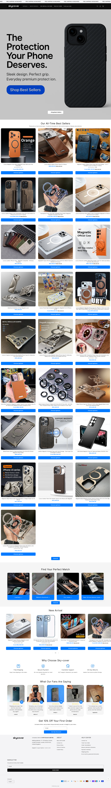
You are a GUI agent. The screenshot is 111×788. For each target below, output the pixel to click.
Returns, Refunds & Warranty (88, 747)
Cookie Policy (60, 749)
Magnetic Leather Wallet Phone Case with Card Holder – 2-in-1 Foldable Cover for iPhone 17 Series (92, 165)
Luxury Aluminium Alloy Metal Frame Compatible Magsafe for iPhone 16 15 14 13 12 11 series (93, 214)
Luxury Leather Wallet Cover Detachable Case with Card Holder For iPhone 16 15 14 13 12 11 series (18, 214)
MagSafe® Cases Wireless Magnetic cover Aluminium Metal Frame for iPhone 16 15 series (55, 261)
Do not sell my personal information (90, 754)
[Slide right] (58, 653)
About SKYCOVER (61, 740)
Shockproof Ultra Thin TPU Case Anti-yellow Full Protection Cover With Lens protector (46, 641)
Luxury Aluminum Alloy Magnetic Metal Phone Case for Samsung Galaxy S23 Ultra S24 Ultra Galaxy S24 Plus (55, 356)
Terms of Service (61, 747)
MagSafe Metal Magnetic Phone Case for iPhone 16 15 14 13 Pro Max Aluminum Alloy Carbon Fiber (93, 499)
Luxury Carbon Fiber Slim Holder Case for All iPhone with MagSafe (55, 498)
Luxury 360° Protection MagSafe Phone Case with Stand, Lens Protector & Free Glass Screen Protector (18, 546)
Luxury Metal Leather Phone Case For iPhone (55, 164)
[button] (25, 6)
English (10, 781)
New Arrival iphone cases (91, 597)
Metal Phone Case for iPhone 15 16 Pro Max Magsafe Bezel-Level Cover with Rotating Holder (93, 405)
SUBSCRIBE (55, 770)
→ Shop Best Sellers (55, 112)
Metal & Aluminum (42, 597)
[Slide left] (52, 653)
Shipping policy (85, 752)
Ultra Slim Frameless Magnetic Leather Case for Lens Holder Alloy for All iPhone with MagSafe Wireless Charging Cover (18, 405)
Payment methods (86, 749)
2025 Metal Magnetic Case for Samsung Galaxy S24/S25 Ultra (92, 451)
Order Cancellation (86, 745)
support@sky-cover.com (44, 748)
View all (55, 558)
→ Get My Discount (55, 732)
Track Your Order (86, 743)
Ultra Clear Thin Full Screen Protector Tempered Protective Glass (73, 641)
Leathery (18, 597)
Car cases (67, 597)
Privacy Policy (60, 745)
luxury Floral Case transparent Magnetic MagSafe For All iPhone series (55, 308)
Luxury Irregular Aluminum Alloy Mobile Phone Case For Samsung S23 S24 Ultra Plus (18, 356)
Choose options (18, 172)
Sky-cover (57, 786)
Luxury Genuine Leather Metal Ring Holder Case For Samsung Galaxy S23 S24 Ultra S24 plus (93, 261)
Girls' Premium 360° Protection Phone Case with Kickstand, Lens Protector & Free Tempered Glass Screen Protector (93, 356)
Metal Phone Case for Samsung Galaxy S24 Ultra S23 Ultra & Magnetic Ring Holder (18, 452)
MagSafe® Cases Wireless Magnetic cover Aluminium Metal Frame (18, 641)
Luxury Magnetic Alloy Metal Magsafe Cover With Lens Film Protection (18, 165)
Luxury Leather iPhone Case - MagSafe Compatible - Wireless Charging (18, 261)
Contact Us (59, 743)
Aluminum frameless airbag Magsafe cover (18, 308)
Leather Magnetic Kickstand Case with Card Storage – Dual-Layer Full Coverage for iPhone (55, 452)
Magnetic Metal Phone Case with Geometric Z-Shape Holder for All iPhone (18, 499)
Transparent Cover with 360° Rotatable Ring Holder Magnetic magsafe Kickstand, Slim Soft (55, 214)
